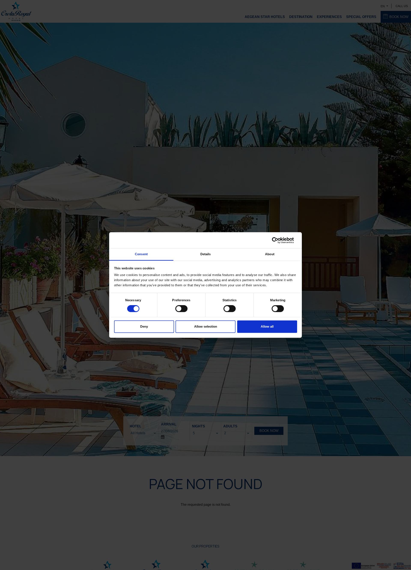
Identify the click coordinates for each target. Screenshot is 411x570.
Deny (144, 326)
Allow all (267, 326)
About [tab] (269, 254)
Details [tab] (205, 254)
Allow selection (205, 326)
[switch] (181, 308)
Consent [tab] (141, 254)
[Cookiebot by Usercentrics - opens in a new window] (278, 240)
